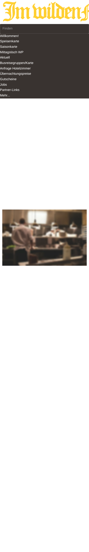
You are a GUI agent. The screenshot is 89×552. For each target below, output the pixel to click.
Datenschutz (26, 176)
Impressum (8, 176)
